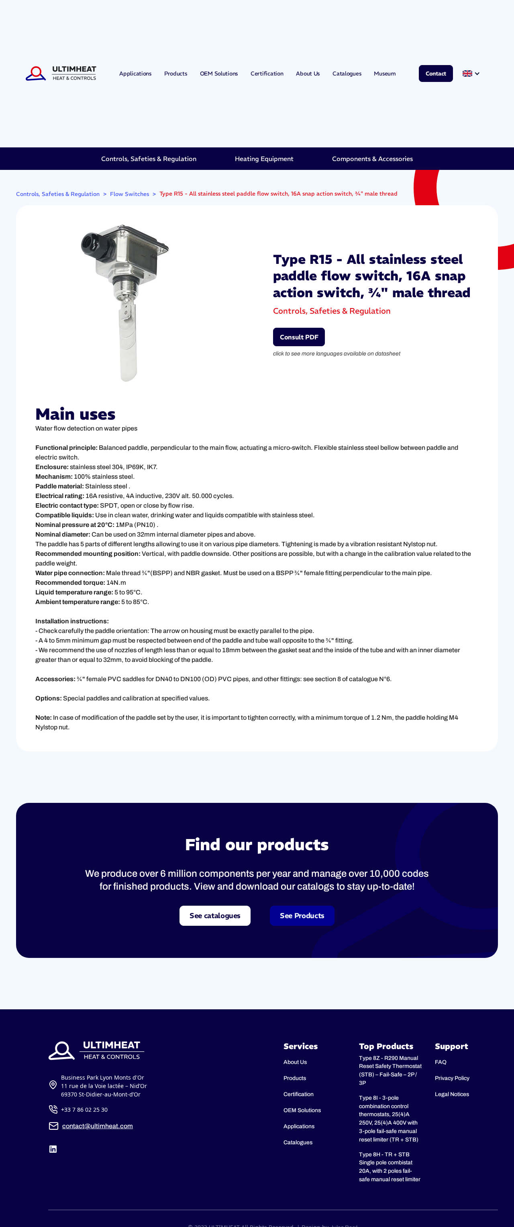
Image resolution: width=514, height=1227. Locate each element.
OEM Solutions (219, 73)
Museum (385, 73)
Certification (267, 73)
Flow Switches (129, 194)
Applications (135, 73)
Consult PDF (299, 337)
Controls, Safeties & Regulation (58, 194)
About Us (308, 73)
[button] (472, 73)
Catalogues (346, 73)
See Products (302, 915)
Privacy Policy (452, 1078)
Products (175, 73)
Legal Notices (452, 1094)
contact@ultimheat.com (97, 1126)
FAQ (441, 1062)
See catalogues (215, 915)
